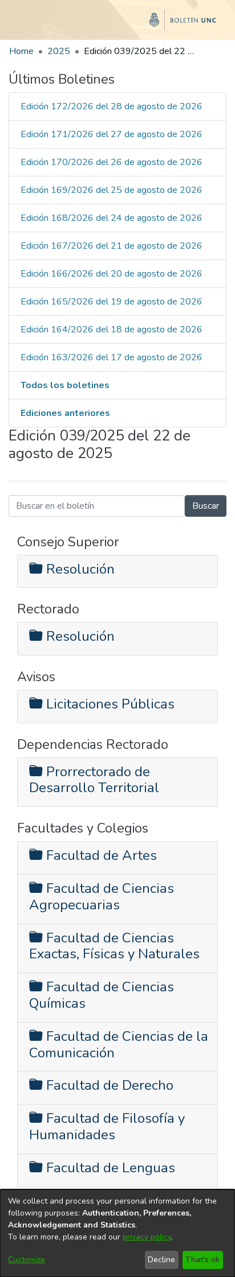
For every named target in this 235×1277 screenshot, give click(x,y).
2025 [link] (58, 51)
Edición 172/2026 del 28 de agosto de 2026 (111, 106)
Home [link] (21, 51)
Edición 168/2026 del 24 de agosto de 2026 (111, 218)
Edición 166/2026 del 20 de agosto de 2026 (111, 273)
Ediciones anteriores (65, 413)
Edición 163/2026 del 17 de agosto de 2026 (111, 357)
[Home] (117, 24)
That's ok (202, 1259)
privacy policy (147, 1236)
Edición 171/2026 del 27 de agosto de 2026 (111, 134)
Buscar (205, 506)
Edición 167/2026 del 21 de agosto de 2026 (111, 246)
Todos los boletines (65, 385)
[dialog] (117, 1233)
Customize (26, 1259)
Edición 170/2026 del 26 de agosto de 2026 (111, 162)
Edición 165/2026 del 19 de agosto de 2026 (111, 301)
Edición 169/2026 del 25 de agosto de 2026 (111, 190)
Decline (161, 1259)
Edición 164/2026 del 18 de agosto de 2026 (111, 329)
